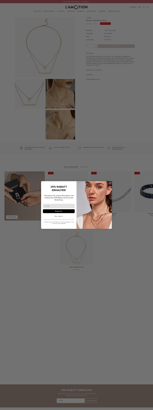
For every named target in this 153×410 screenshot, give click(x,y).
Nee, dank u (59, 216)
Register (59, 211)
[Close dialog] (110, 183)
